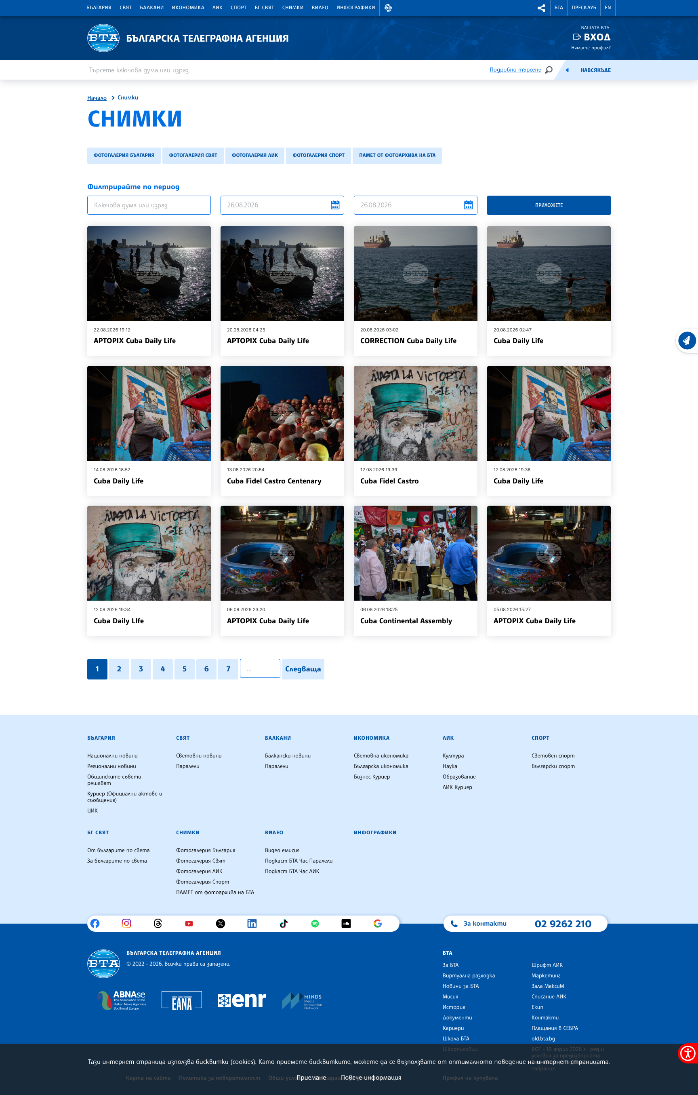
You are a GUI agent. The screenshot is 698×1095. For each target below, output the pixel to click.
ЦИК (92, 811)
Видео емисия (282, 850)
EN (608, 7)
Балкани (152, 7)
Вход (597, 37)
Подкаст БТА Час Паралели (298, 861)
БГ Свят (264, 7)
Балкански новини (288, 756)
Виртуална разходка (469, 976)
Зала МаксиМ (548, 986)
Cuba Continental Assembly (406, 620)
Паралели (188, 766)
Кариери (453, 1028)
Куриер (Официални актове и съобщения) (124, 797)
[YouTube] (192, 924)
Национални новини (112, 756)
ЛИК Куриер (457, 787)
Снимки (293, 7)
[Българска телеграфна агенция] (103, 963)
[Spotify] (318, 924)
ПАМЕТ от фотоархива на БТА (397, 155)
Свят (126, 7)
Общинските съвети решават (114, 780)
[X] (223, 924)
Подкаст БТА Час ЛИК (292, 871)
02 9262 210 (563, 924)
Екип (537, 1007)
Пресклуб (584, 7)
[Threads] (161, 924)
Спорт (238, 7)
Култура (453, 756)
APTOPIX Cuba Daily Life (135, 340)
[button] (388, 8)
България (98, 7)
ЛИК (217, 7)
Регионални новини (111, 766)
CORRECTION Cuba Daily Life (408, 340)
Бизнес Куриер (372, 777)
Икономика (188, 7)
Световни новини (199, 756)
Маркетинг (546, 976)
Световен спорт (553, 756)
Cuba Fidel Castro (389, 481)
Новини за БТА (461, 986)
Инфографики (355, 7)
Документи (457, 1018)
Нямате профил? (591, 47)
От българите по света (118, 850)
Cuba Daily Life (518, 340)
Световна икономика (381, 756)
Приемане (311, 1077)
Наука (450, 766)
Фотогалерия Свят (193, 155)
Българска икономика (381, 766)
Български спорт (553, 766)
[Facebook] (98, 924)
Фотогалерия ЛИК (255, 155)
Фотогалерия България (124, 155)
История (454, 1007)
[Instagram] (129, 924)
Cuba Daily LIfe (119, 620)
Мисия (450, 997)
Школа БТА (456, 1039)
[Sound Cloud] (349, 924)
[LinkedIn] (255, 924)
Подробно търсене (515, 69)
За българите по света (117, 861)
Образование (459, 777)
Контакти (545, 1018)
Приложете (549, 205)
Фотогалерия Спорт (318, 155)
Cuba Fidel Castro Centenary (274, 481)
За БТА (450, 965)
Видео (320, 7)
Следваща (303, 669)
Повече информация (371, 1077)
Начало (97, 98)
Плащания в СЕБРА (555, 1028)
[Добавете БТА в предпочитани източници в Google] (380, 924)
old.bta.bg (543, 1039)
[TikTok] (286, 924)
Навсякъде (595, 70)
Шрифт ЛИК (547, 965)
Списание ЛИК (549, 997)
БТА (559, 7)
